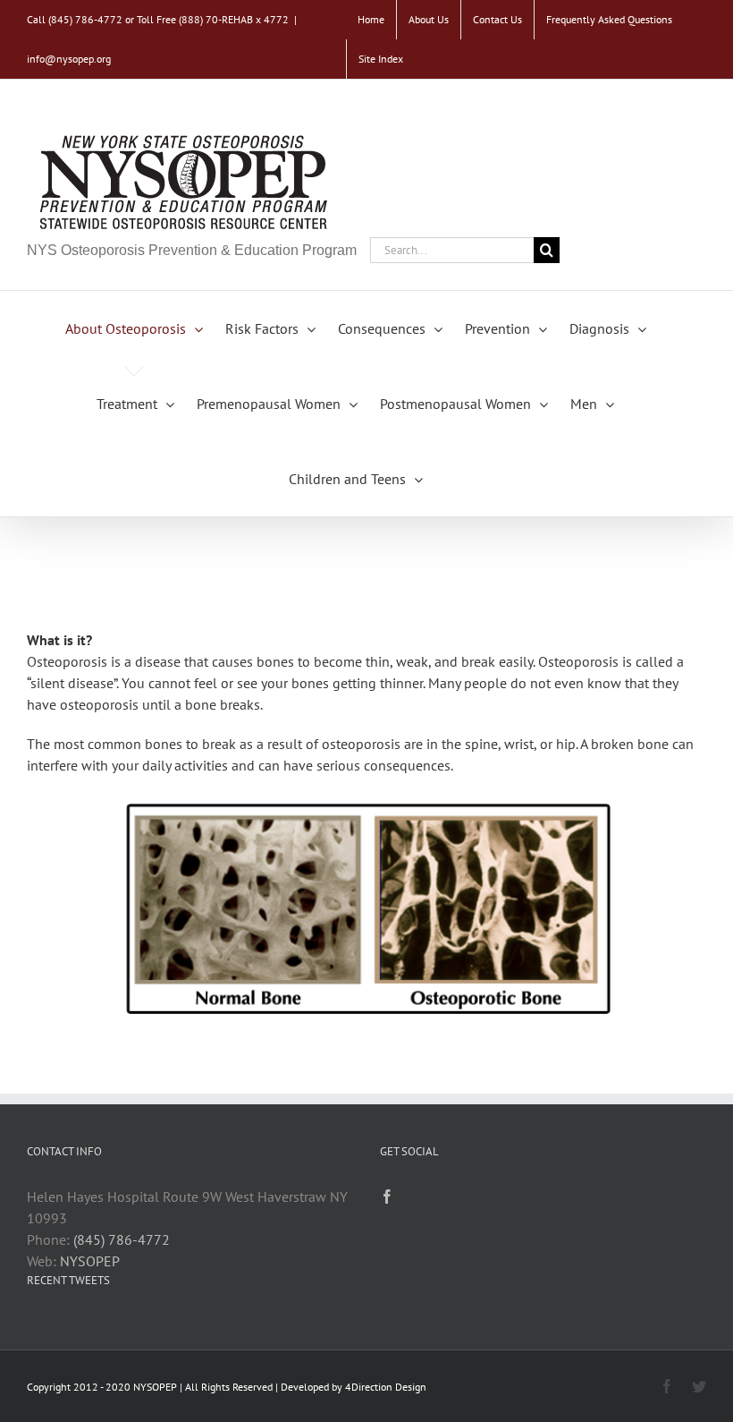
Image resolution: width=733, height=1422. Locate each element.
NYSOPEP (90, 1261)
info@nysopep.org (69, 58)
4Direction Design (385, 1386)
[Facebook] (387, 1196)
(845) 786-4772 (121, 1239)
